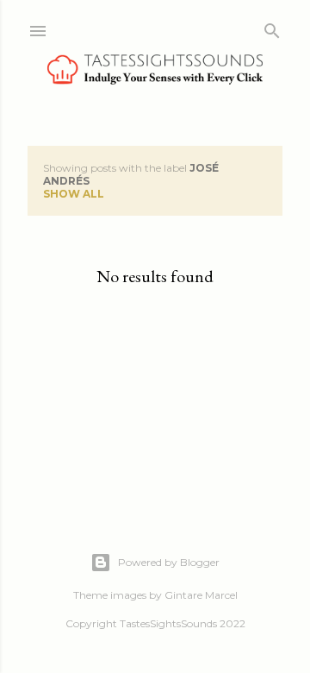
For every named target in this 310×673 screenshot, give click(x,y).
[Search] (272, 27)
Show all (73, 193)
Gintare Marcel (201, 594)
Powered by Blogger (169, 562)
